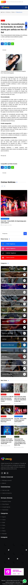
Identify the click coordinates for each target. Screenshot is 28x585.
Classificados (5, 509)
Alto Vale (3, 436)
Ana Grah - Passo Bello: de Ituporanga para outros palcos (20, 420)
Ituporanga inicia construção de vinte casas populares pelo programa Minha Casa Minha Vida (20, 442)
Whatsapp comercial (6, 480)
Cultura (3, 519)
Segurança (3, 394)
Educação (4, 533)
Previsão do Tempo (6, 501)
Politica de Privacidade (7, 584)
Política (4, 530)
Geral (3, 528)
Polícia (13, 12)
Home (3, 12)
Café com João (5, 490)
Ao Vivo (3, 1)
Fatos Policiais (5, 504)
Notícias (8, 12)
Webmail (3, 580)
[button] (2, 186)
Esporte (4, 516)
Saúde (3, 522)
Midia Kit (4, 483)
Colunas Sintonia (5, 218)
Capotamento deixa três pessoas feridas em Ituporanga (7, 420)
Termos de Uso (19, 584)
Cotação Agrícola (6, 507)
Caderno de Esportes (7, 493)
